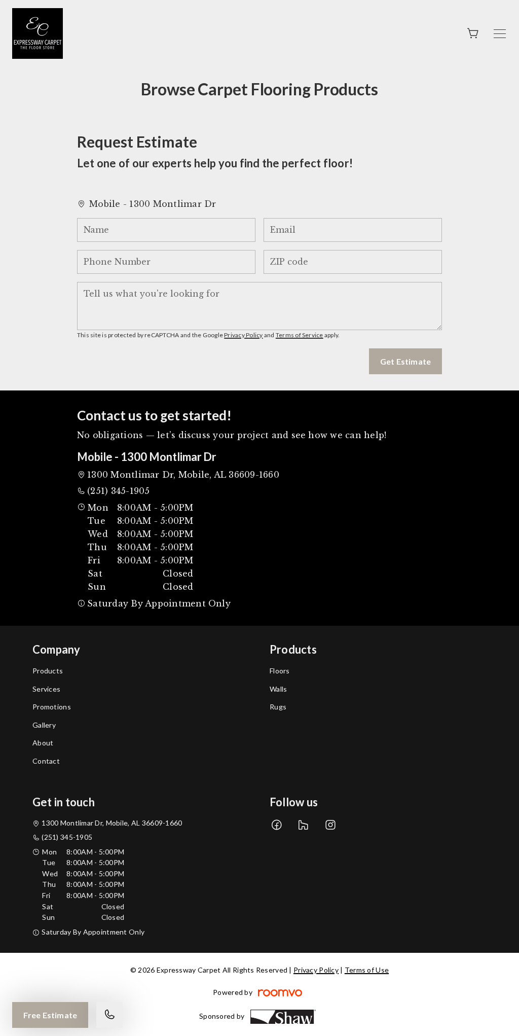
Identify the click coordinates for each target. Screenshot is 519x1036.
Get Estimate (405, 361)
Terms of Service (299, 335)
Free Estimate (50, 1015)
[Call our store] (109, 1015)
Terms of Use (367, 970)
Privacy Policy (243, 335)
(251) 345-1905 (118, 491)
